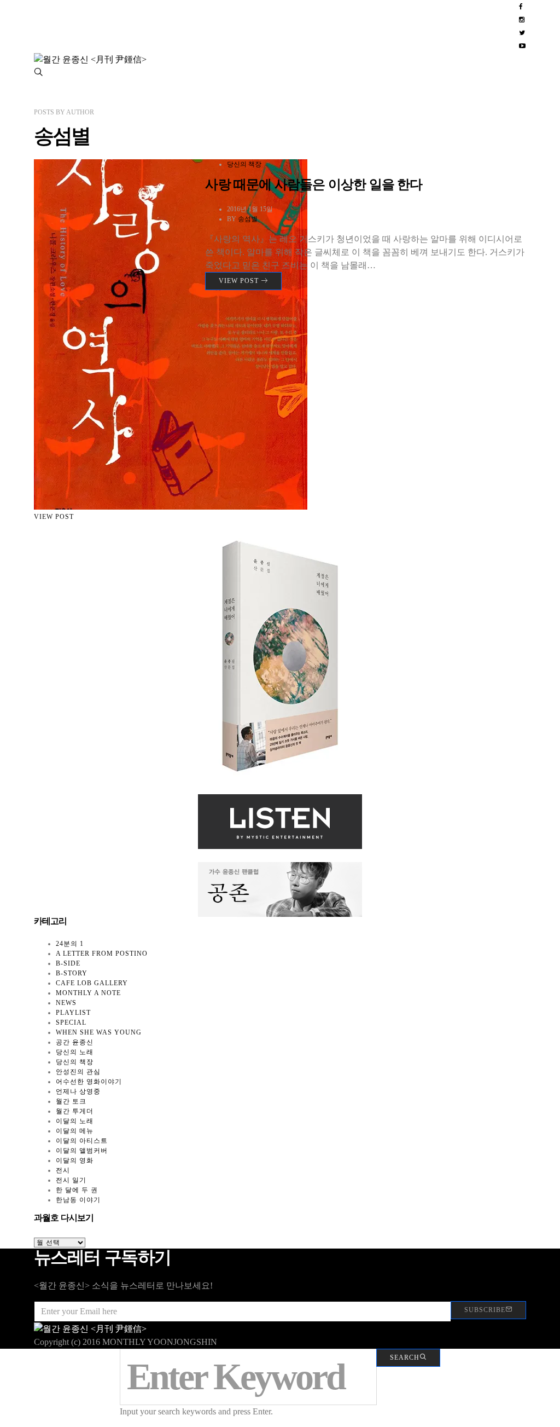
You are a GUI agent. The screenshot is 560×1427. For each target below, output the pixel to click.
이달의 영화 (75, 1160)
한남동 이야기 (78, 1200)
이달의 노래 (75, 1121)
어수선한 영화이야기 (89, 1081)
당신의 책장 (244, 164)
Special (71, 1022)
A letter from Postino (102, 953)
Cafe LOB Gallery (92, 983)
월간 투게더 (75, 1111)
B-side (68, 963)
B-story (72, 973)
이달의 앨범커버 (82, 1150)
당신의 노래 (75, 1052)
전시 (63, 1170)
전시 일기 (71, 1180)
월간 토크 (71, 1101)
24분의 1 (70, 944)
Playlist (73, 1012)
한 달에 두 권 (77, 1190)
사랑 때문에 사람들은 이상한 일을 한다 (313, 184)
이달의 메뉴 (75, 1131)
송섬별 (248, 219)
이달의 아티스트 (82, 1141)
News (66, 1003)
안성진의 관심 (78, 1072)
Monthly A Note (88, 993)
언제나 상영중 (78, 1091)
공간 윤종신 (75, 1042)
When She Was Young (99, 1032)
